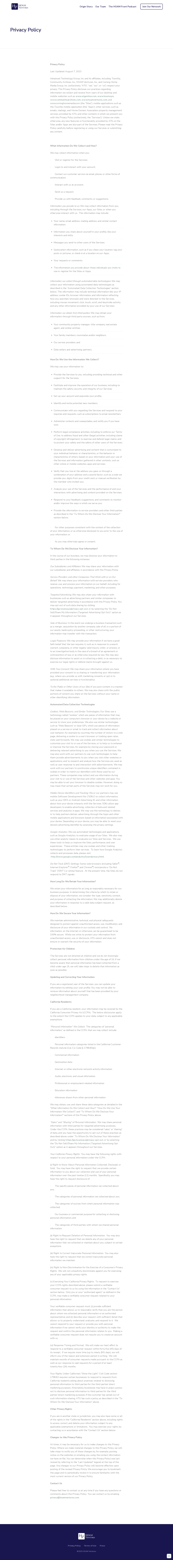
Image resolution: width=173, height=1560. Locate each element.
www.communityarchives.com (65, 99)
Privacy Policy (74, 1545)
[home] (19, 6)
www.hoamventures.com (94, 99)
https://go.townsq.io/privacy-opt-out (69, 608)
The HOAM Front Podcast (122, 6)
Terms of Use (90, 1545)
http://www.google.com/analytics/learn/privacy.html (77, 856)
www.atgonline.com (86, 96)
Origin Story (86, 6)
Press (102, 1545)
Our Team (100, 6)
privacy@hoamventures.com (64, 1497)
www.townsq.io (105, 96)
